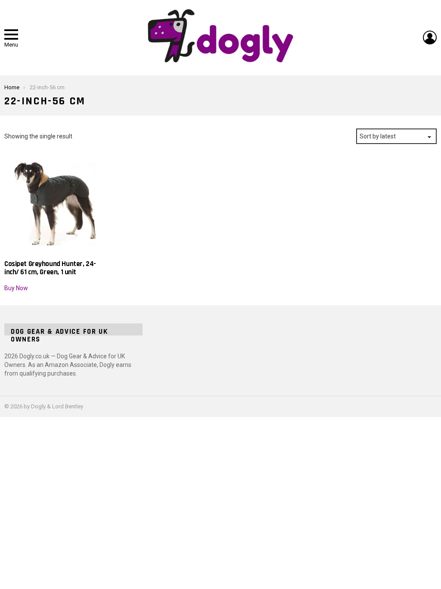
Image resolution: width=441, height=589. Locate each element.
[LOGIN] (430, 37)
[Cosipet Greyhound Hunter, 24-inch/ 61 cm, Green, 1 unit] (55, 204)
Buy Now (16, 288)
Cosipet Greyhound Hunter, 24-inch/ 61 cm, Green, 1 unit (50, 267)
